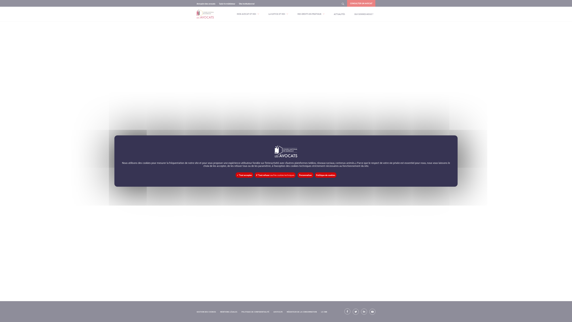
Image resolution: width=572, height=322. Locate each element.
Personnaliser (305, 175)
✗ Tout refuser (275, 175)
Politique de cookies (325, 175)
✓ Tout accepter (244, 175)
